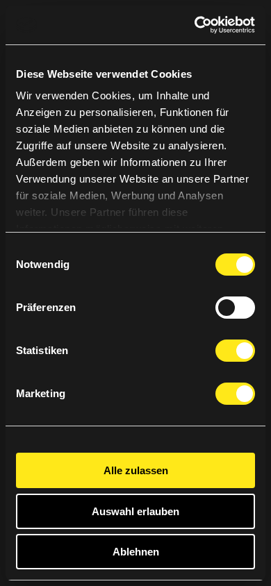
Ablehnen (136, 552)
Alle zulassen (136, 470)
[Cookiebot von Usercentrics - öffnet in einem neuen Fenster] (195, 25)
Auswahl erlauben (135, 511)
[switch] (235, 307)
